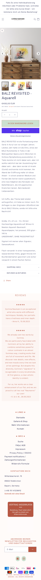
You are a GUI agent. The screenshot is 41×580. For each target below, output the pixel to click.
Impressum (20, 449)
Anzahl (4, 110)
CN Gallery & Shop (21, 574)
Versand (11, 106)
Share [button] (8, 280)
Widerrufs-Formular (20, 464)
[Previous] (2, 53)
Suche (20, 441)
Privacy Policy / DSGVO (20, 453)
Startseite (20, 417)
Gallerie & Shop (21, 421)
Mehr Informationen (20, 425)
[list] (20, 53)
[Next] (38, 53)
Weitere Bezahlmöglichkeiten (20, 136)
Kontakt (20, 429)
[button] (2, 19)
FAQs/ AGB (20, 445)
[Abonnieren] (32, 549)
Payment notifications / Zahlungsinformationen (15, 458)
